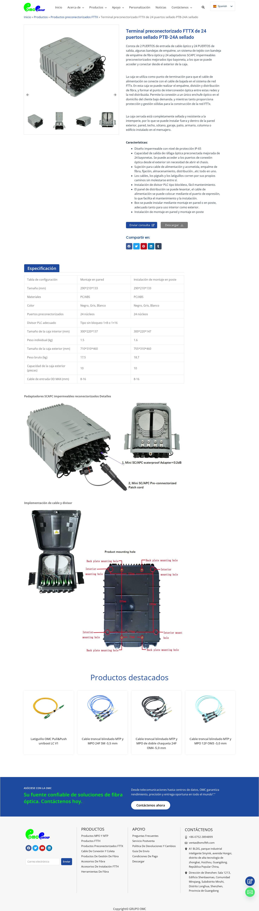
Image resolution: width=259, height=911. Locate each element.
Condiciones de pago (145, 856)
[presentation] (27, 95)
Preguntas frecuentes (145, 835)
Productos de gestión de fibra (100, 856)
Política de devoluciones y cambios (154, 846)
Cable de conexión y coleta (98, 851)
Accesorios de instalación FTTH (100, 866)
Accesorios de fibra (93, 861)
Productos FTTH (90, 841)
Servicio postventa (143, 841)
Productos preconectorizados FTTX (74, 17)
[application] (82, 7)
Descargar (138, 861)
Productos (41, 17)
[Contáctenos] (250, 881)
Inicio (27, 17)
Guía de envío (140, 851)
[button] (203, 7)
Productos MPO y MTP (94, 835)
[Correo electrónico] (250, 892)
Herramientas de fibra (95, 871)
